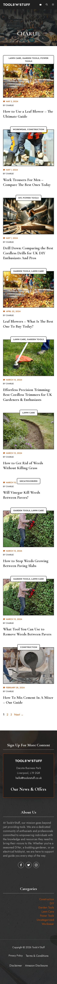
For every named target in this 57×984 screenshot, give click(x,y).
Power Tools (31, 197)
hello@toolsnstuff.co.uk (29, 778)
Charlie (10, 105)
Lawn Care (15, 58)
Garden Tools (30, 58)
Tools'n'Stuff (16, 4)
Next (18, 715)
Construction (35, 129)
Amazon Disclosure (36, 966)
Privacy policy (16, 955)
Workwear (19, 129)
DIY (20, 197)
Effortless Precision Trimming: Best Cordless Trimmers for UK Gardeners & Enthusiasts (27, 394)
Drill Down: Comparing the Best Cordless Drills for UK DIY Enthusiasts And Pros (28, 253)
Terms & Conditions (37, 956)
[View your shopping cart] (40, 4)
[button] (47, 4)
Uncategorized (29, 481)
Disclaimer (15, 966)
